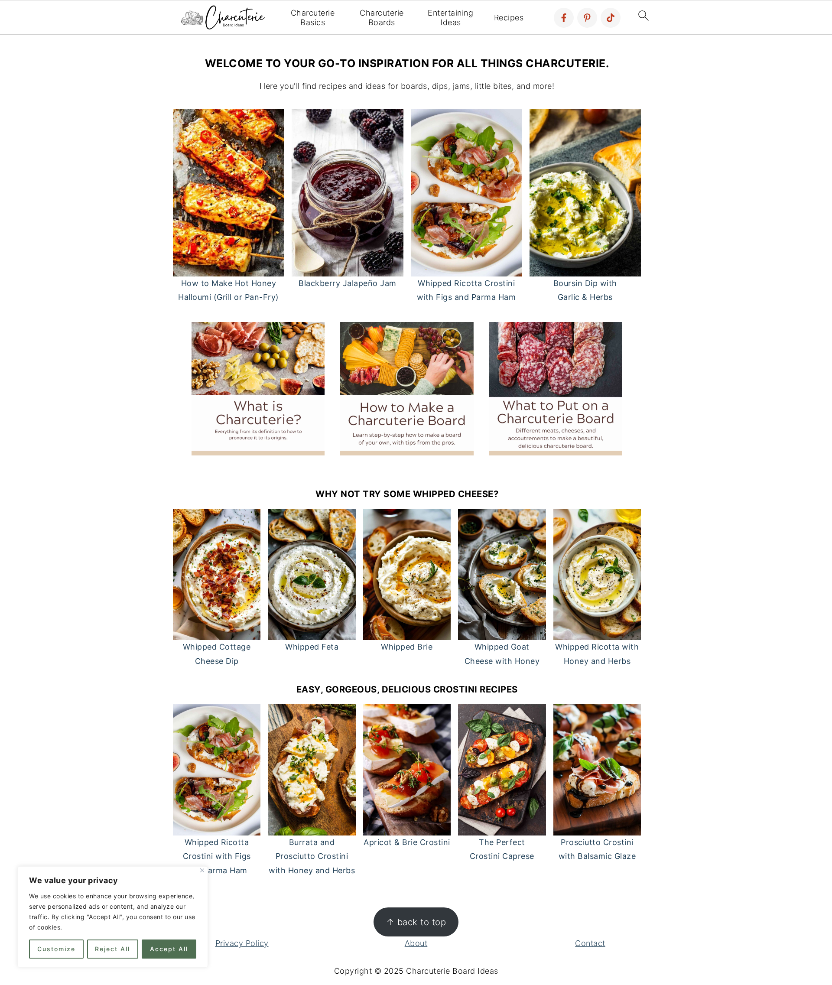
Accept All (169, 948)
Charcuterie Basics (313, 17)
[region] (112, 917)
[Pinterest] (587, 18)
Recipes (509, 17)
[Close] (202, 870)
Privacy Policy (242, 943)
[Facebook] (564, 18)
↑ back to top (416, 922)
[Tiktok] (611, 18)
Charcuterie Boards (382, 17)
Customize (56, 948)
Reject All (112, 948)
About (416, 943)
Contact (590, 943)
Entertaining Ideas (450, 17)
